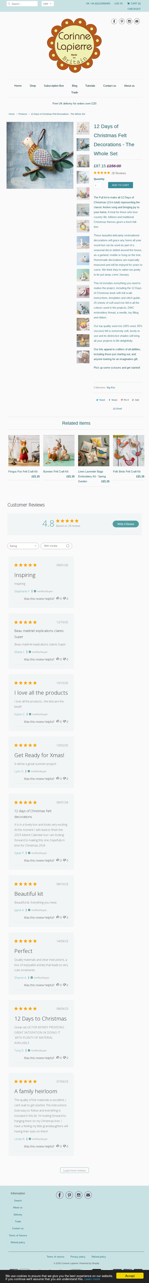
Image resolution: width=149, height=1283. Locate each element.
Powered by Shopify (89, 1263)
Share (114, 400)
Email (119, 408)
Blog (74, 85)
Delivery (18, 1214)
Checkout (134, 9)
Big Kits (111, 387)
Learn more (92, 1278)
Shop (33, 85)
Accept (130, 1275)
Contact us (109, 85)
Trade (74, 92)
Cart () (135, 3)
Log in (118, 3)
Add (137, 400)
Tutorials (90, 85)
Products (22, 114)
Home (18, 85)
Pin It (126, 400)
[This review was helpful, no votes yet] (58, 598)
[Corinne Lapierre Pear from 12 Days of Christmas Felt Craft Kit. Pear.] (40, 155)
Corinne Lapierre (69, 1263)
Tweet (102, 400)
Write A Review (125, 524)
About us (129, 85)
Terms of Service (18, 1235)
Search (18, 1200)
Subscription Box (54, 85)
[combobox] (23, 546)
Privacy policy (78, 1256)
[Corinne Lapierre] (74, 46)
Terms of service (55, 1256)
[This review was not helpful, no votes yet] (64, 598)
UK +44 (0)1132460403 (98, 3)
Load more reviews (74, 1170)
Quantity (99, 178)
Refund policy (18, 1242)
